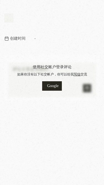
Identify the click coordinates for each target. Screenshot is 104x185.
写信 (77, 74)
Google (53, 86)
